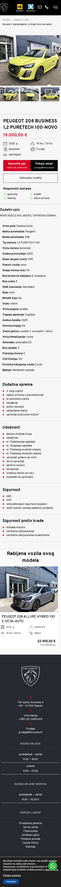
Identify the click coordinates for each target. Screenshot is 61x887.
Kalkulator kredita (30, 178)
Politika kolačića (12, 875)
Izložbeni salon (30, 835)
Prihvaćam (11, 881)
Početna (6, 20)
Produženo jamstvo (30, 823)
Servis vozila (30, 827)
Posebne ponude (30, 839)
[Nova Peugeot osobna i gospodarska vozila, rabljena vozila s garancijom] (4, 7)
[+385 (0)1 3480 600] (47, 7)
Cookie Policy (30, 843)
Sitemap (30, 847)
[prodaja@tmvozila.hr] (40, 7)
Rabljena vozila (21, 20)
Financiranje (30, 831)
